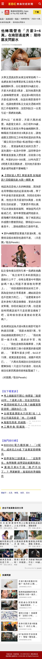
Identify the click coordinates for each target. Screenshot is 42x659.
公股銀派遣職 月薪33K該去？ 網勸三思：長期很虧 (21, 542)
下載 (37, 12)
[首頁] (21, 4)
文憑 (10, 493)
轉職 (16, 493)
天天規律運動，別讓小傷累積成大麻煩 (6, 524)
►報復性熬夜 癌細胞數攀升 (14, 422)
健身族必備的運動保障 (35, 524)
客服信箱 (9, 654)
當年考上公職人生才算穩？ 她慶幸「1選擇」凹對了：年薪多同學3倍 (21, 524)
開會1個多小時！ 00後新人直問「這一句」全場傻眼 (21, 561)
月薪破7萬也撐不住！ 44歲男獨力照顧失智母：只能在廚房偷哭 (35, 561)
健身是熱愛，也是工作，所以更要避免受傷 (6, 561)
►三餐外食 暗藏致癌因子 (14, 427)
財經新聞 (9, 19)
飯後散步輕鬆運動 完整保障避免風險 (35, 542)
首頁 (2, 19)
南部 (22, 493)
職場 (17, 19)
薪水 (28, 493)
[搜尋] (39, 6)
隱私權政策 (34, 654)
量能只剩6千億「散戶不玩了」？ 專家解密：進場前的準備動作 (21, 471)
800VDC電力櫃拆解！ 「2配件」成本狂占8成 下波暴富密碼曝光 (21, 449)
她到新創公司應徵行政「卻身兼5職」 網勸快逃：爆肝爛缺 (6, 542)
